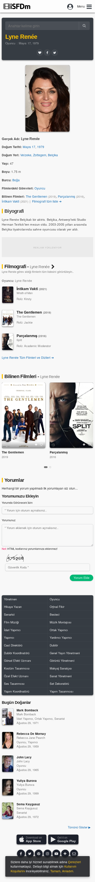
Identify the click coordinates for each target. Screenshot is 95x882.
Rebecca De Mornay (31, 734)
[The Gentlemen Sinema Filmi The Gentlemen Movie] (23, 415)
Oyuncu (10, 43)
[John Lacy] (7, 763)
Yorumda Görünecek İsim (17, 503)
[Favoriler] (40, 52)
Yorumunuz (8, 520)
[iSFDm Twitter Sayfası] (30, 854)
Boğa (16, 180)
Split (19, 340)
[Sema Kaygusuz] (7, 810)
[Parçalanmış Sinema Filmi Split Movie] (71, 415)
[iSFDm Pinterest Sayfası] (39, 854)
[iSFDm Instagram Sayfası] (47, 854)
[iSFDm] (17, 6)
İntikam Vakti (10, 201)
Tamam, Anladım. (62, 871)
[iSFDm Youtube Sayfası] (56, 854)
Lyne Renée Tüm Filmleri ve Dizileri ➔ (28, 357)
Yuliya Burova (27, 781)
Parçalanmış (66, 196)
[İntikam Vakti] (7, 295)
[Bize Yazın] (74, 854)
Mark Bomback (27, 710)
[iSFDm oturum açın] (70, 6)
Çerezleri (74, 862)
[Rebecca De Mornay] (7, 740)
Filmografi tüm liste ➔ (47, 201)
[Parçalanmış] (7, 342)
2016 (53, 457)
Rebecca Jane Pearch (31, 738)
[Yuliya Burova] (7, 787)
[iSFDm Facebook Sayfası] (21, 854)
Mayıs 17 (29, 146)
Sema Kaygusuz (28, 804)
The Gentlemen (36, 196)
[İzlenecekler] (36, 444)
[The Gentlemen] (7, 318)
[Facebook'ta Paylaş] (47, 52)
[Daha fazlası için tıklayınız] (65, 854)
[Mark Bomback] (7, 716)
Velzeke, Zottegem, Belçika (39, 155)
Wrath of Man (25, 293)
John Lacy (24, 757)
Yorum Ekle (81, 578)
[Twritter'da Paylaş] (54, 52)
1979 (40, 146)
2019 (5, 457)
